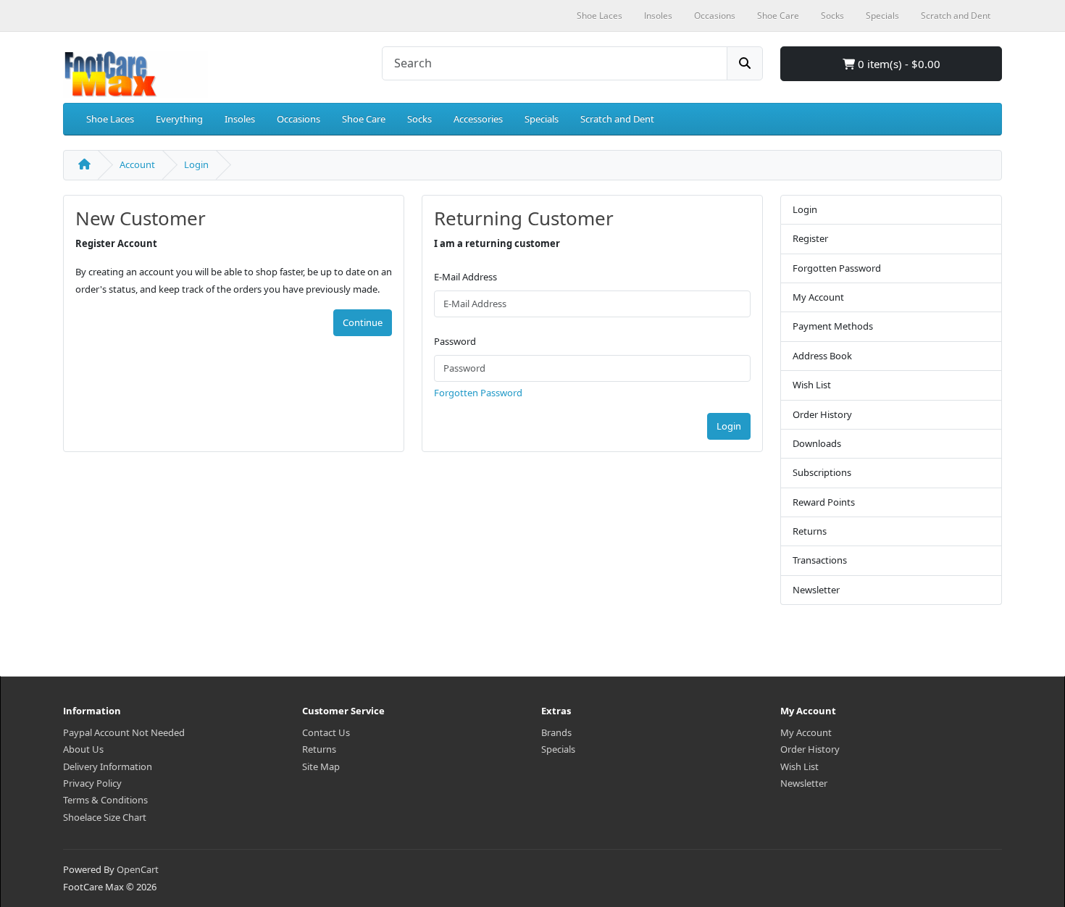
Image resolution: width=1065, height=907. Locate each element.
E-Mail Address (465, 276)
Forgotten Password (478, 392)
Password (455, 341)
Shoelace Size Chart (104, 817)
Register (810, 238)
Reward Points (824, 502)
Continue (363, 322)
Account (137, 164)
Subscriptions (822, 472)
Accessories (478, 118)
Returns (810, 531)
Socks (419, 118)
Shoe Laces (110, 118)
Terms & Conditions (105, 799)
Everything (179, 118)
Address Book (822, 355)
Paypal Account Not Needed (124, 732)
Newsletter (816, 589)
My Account (818, 297)
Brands (556, 732)
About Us (83, 749)
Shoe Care (363, 118)
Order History (822, 414)
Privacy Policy (92, 783)
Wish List (812, 384)
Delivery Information (107, 766)
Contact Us (326, 732)
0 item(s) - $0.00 (897, 64)
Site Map (321, 766)
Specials (542, 118)
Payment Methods (833, 326)
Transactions (820, 560)
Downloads (817, 443)
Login (196, 164)
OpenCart (138, 869)
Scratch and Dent (617, 118)
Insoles (240, 118)
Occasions (298, 118)
